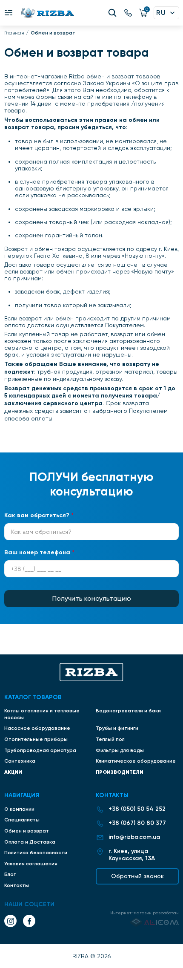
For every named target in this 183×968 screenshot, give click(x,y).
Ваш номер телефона (39, 552)
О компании (19, 809)
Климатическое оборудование (136, 761)
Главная (14, 33)
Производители (119, 772)
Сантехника (19, 761)
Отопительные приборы (36, 739)
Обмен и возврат (26, 831)
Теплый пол (110, 739)
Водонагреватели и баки (128, 711)
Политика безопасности (35, 853)
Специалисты (22, 820)
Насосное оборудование (37, 728)
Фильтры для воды (120, 750)
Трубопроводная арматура (40, 750)
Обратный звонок (137, 876)
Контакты (16, 885)
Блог (10, 874)
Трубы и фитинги (117, 728)
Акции (13, 772)
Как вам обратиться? (39, 515)
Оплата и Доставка (29, 842)
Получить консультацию (91, 598)
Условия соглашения (30, 864)
